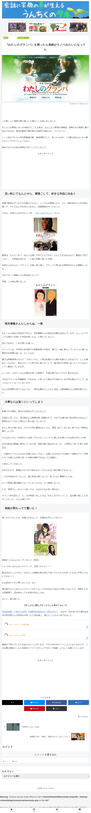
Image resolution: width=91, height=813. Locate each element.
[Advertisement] (45, 112)
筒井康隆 (21, 37)
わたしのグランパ (44, 213)
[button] (56, 708)
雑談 (6, 37)
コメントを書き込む (45, 754)
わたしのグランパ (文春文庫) (19, 624)
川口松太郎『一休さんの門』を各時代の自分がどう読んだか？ (30, 612)
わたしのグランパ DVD (17, 635)
